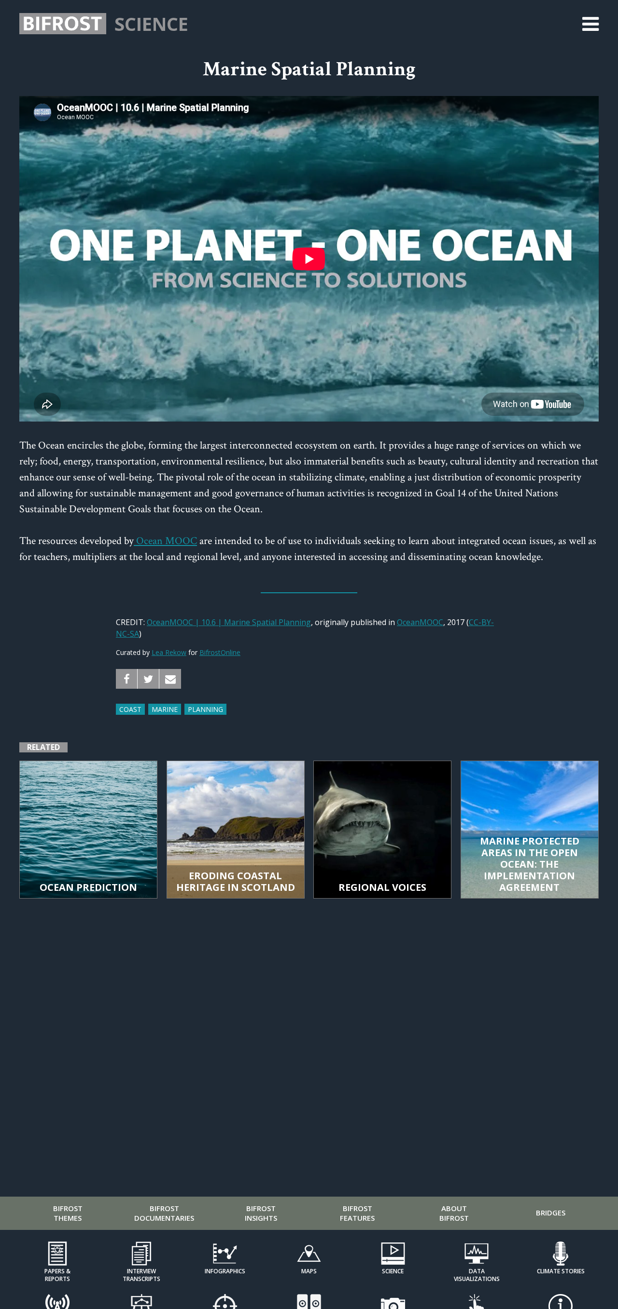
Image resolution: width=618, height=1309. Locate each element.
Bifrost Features (357, 1213)
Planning (205, 709)
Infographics (225, 1271)
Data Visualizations (477, 1274)
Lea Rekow (169, 652)
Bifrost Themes (68, 1213)
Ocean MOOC (165, 541)
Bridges (550, 1212)
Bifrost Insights (261, 1213)
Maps (309, 1271)
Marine (165, 709)
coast (130, 709)
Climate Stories (561, 1271)
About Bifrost (454, 1213)
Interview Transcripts (141, 1274)
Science (151, 23)
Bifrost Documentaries (164, 1213)
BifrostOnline (219, 652)
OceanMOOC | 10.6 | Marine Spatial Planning (229, 622)
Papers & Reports (57, 1274)
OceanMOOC (420, 622)
